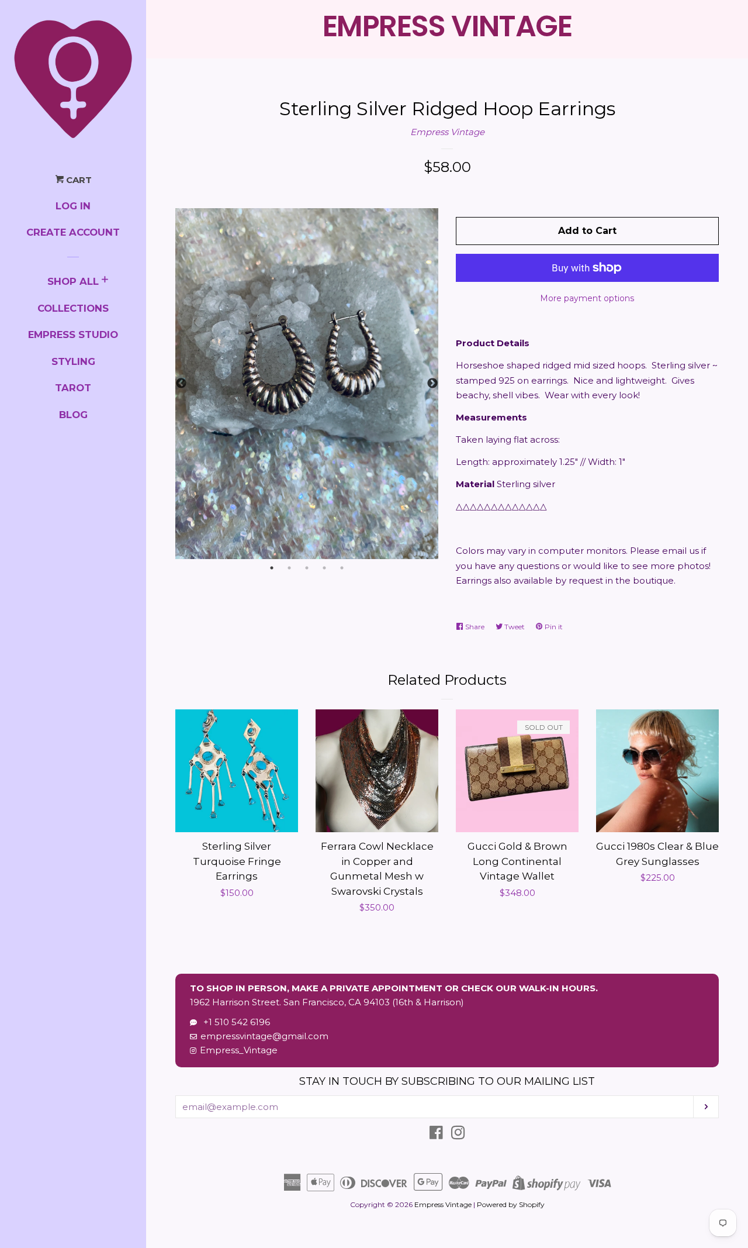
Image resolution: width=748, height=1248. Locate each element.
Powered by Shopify (511, 1204)
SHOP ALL (73, 281)
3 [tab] (307, 568)
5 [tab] (342, 568)
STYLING (73, 361)
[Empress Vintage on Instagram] (458, 1134)
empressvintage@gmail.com (264, 1036)
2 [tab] (289, 568)
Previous (181, 383)
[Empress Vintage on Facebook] (436, 1134)
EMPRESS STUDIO (73, 334)
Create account (73, 232)
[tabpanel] (306, 383)
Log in (73, 206)
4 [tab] (324, 568)
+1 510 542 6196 (234, 1022)
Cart (78, 179)
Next (432, 383)
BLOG (73, 414)
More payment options (587, 298)
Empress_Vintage (239, 1050)
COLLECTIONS (73, 308)
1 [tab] (272, 568)
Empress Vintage (447, 131)
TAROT (73, 388)
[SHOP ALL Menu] (105, 281)
